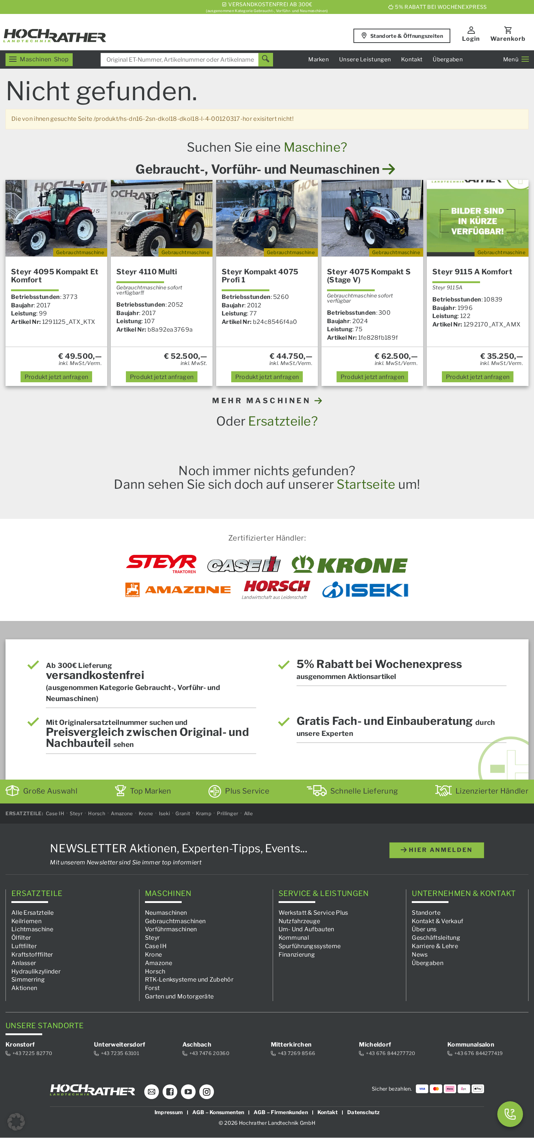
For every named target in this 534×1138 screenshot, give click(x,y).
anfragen (56, 376)
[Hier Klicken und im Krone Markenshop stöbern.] (350, 564)
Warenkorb (508, 38)
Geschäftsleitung (436, 937)
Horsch (96, 813)
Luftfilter (24, 946)
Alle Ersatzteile (32, 912)
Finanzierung (297, 954)
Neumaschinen (166, 912)
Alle (248, 813)
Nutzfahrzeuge (299, 921)
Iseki (164, 813)
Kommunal (294, 937)
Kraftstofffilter (32, 954)
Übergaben (448, 59)
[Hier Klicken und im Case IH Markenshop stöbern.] (244, 564)
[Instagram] (206, 1092)
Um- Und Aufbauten (306, 929)
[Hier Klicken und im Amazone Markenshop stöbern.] (178, 589)
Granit (182, 813)
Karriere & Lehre (435, 946)
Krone (146, 813)
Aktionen (24, 988)
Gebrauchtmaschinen (175, 921)
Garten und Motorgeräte (179, 996)
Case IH (55, 813)
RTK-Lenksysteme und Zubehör (189, 979)
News (420, 954)
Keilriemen (26, 921)
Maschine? (316, 147)
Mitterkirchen (291, 1044)
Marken (318, 59)
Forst (152, 988)
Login (471, 38)
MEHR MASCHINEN (263, 400)
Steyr (76, 813)
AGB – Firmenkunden (281, 1112)
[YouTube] (188, 1092)
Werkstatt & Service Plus (313, 912)
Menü (511, 59)
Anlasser (23, 963)
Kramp (204, 813)
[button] (16, 1122)
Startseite (366, 484)
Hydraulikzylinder (36, 971)
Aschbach (196, 1044)
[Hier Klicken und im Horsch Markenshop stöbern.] (276, 590)
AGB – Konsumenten (218, 1112)
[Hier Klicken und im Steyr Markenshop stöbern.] (161, 564)
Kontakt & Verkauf (437, 921)
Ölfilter (21, 937)
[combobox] (187, 59)
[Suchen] (265, 59)
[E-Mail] (151, 1092)
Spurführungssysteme (310, 946)
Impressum (169, 1112)
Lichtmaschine (32, 929)
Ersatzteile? (283, 421)
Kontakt (411, 59)
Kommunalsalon (470, 1044)
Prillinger (227, 813)
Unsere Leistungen (365, 59)
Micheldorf (375, 1044)
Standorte (426, 912)
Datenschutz (363, 1112)
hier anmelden (440, 849)
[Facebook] (170, 1092)
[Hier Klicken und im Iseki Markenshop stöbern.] (365, 590)
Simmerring (28, 979)
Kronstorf (20, 1044)
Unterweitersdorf (119, 1044)
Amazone (122, 813)
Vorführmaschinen (171, 929)
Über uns (424, 929)
